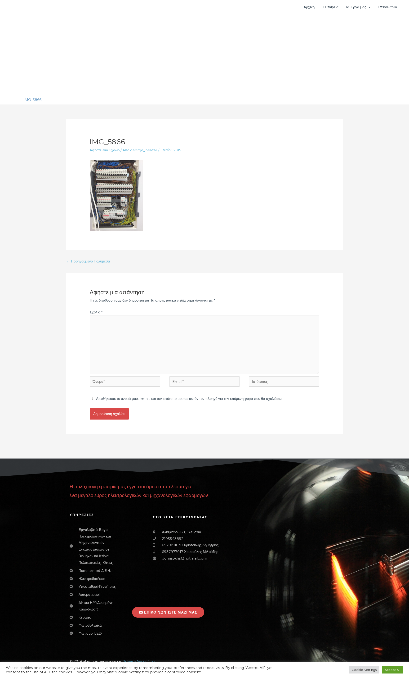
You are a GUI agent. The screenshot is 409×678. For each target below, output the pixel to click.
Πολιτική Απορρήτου (139, 661)
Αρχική (309, 7)
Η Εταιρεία (330, 7)
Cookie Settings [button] (364, 670)
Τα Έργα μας (356, 7)
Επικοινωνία (387, 7)
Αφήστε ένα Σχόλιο (105, 150)
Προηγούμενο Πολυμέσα (88, 261)
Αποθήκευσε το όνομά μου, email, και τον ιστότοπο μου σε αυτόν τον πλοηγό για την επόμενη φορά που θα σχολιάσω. (189, 398)
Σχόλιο (96, 312)
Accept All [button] (392, 670)
